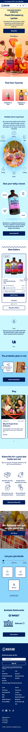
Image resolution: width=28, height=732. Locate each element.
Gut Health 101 (14, 233)
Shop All (4, 680)
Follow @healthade (14, 379)
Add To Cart (14, 295)
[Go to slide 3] (15, 304)
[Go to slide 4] (16, 304)
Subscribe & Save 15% (14, 502)
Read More (5, 434)
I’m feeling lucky (14, 595)
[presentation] (8, 95)
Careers (17, 692)
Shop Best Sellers (14, 308)
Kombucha (5, 673)
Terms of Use (4, 719)
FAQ (3, 697)
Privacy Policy (10, 667)
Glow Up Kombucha (7, 676)
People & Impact (6, 699)
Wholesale (17, 699)
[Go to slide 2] (13, 304)
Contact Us (18, 690)
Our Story (14, 533)
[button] (17, 5)
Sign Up (14, 663)
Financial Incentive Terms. (17, 666)
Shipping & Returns (6, 717)
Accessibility (4, 722)
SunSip (4, 678)
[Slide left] (10, 441)
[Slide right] (17, 441)
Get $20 (17, 678)
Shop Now (21, 1)
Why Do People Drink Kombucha (10, 425)
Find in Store (14, 634)
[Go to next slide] (26, 93)
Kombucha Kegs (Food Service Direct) (12, 683)
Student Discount (19, 697)
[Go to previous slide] (2, 367)
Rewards (17, 673)
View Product (14, 300)
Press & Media (6, 701)
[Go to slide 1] (12, 304)
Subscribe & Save (19, 676)
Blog (3, 694)
